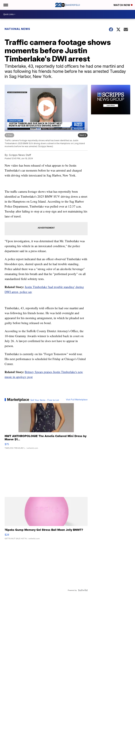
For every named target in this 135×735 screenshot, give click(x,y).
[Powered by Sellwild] (83, 590)
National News (17, 29)
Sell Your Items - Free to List (44, 400)
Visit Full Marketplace (77, 399)
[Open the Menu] (5, 5)
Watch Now (122, 5)
